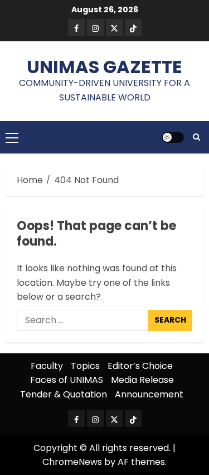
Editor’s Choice (140, 365)
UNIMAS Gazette (104, 66)
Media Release (142, 379)
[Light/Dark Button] (173, 137)
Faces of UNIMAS (66, 379)
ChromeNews (72, 461)
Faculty (47, 365)
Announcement (149, 394)
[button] (12, 137)
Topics (85, 365)
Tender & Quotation (63, 394)
